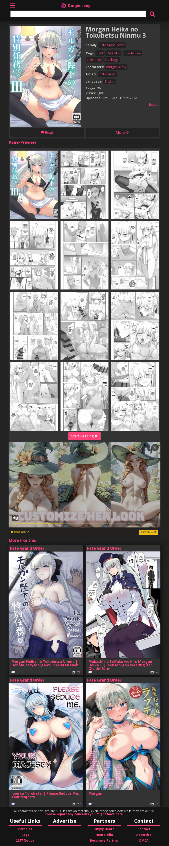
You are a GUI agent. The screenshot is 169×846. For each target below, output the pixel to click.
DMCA (144, 840)
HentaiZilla (104, 835)
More (121, 132)
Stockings (111, 59)
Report (154, 104)
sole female (132, 53)
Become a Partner (104, 840)
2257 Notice (25, 840)
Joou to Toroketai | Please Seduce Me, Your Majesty (45, 795)
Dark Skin (113, 53)
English (110, 81)
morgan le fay (116, 67)
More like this (22, 540)
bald (100, 53)
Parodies (25, 829)
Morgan (95, 793)
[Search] (152, 14)
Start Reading (83, 436)
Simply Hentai (104, 829)
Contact (144, 829)
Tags (25, 835)
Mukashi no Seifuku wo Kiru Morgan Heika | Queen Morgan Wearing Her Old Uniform (120, 665)
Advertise (144, 835)
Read (48, 132)
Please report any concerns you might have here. (84, 814)
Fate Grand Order (112, 45)
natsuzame (108, 74)
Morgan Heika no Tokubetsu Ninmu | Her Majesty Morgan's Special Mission (44, 663)
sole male (94, 59)
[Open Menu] (12, 5)
